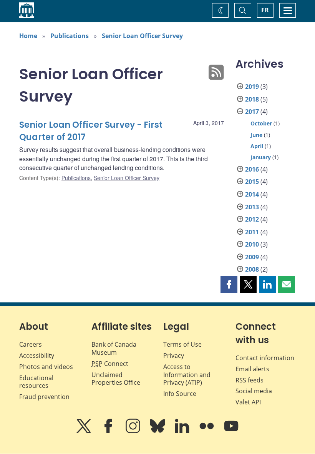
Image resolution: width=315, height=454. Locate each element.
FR (265, 10)
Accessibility (36, 355)
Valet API (248, 402)
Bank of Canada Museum (113, 348)
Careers (30, 344)
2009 (252, 257)
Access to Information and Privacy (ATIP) (187, 374)
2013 (252, 207)
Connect (109, 363)
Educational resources (36, 382)
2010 (252, 244)
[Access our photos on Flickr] (207, 431)
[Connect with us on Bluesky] (158, 431)
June (256, 135)
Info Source (179, 393)
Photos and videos (46, 366)
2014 (252, 194)
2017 (252, 111)
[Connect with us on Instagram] (133, 431)
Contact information (264, 358)
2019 (252, 86)
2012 (252, 219)
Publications (69, 36)
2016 (252, 169)
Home (28, 36)
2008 (252, 269)
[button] (228, 284)
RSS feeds (249, 380)
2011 (252, 232)
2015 (252, 181)
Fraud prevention (44, 396)
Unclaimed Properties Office (115, 379)
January (260, 157)
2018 (252, 99)
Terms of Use (182, 344)
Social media (253, 391)
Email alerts (252, 369)
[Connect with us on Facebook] (109, 431)
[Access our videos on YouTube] (231, 431)
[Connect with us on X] (84, 431)
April (256, 146)
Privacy (173, 355)
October (261, 123)
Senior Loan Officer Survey (142, 36)
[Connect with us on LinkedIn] (183, 431)
